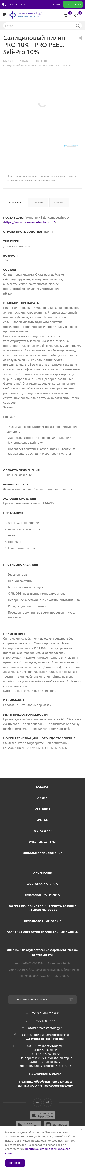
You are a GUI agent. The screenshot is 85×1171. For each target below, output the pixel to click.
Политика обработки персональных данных (42, 932)
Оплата (59, 202)
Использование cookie (42, 921)
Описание (14, 202)
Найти (77, 25)
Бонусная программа (42, 894)
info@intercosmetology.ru (45, 1028)
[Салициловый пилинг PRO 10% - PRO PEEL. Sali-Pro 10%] (42, 102)
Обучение (42, 808)
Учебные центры (42, 841)
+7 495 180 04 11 (15, 4)
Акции (42, 797)
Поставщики (42, 830)
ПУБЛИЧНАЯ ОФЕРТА (45, 1073)
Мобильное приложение (42, 853)
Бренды (42, 819)
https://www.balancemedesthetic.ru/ (29, 222)
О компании (42, 872)
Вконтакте (37, 1102)
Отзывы (38, 202)
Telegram (47, 1102)
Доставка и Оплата (42, 883)
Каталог (42, 786)
